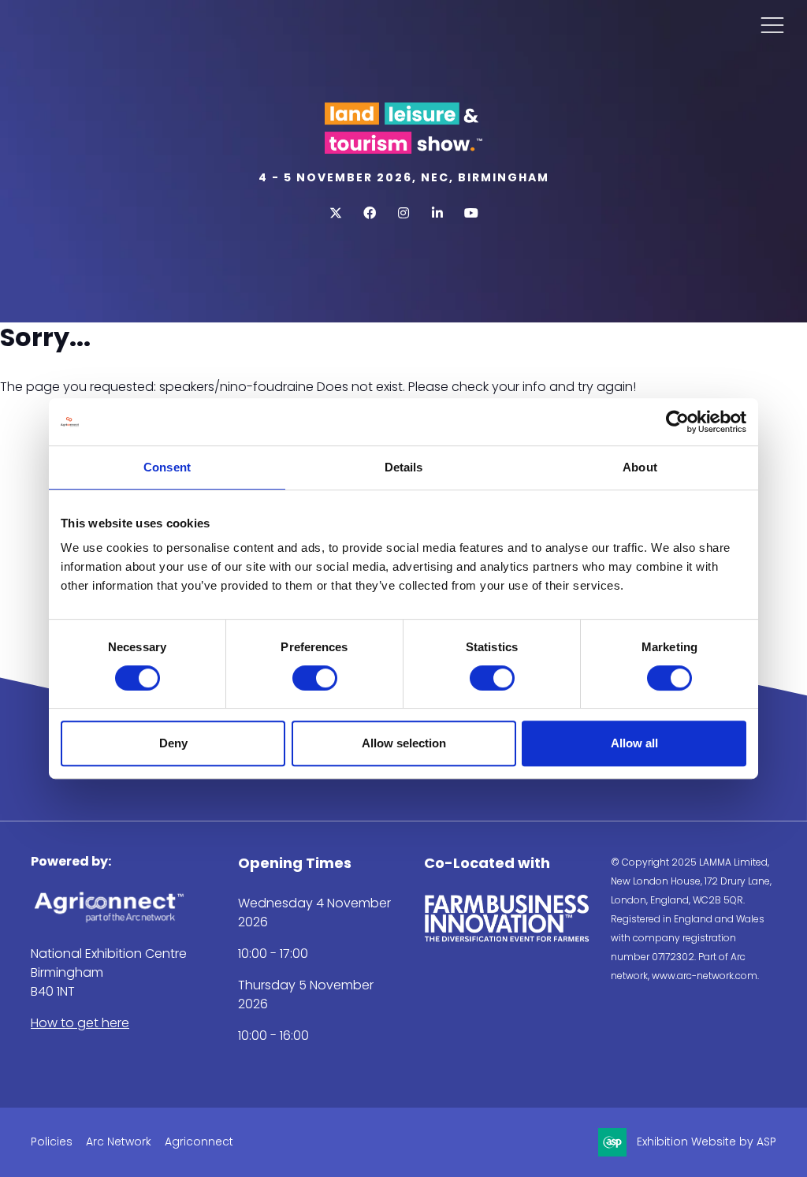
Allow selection (404, 743)
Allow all (634, 743)
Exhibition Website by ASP (706, 1141)
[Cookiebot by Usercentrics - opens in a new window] (677, 422)
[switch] (314, 678)
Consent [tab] (167, 467)
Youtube (472, 213)
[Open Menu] (772, 24)
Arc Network (118, 1141)
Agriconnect (199, 1141)
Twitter (336, 213)
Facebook (370, 213)
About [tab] (640, 467)
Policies (52, 1141)
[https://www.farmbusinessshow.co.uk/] (507, 938)
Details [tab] (404, 467)
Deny (173, 743)
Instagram (404, 213)
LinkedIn (438, 213)
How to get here (80, 1023)
